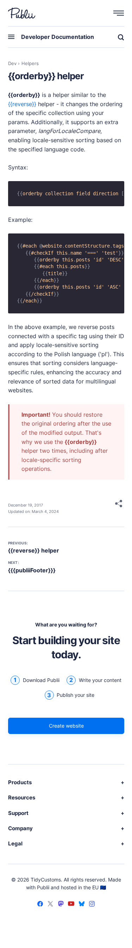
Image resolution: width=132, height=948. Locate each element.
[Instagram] (92, 905)
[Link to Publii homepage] (21, 13)
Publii (43, 887)
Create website (66, 726)
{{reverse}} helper (33, 550)
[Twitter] (50, 905)
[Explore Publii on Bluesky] (81, 905)
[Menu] (115, 13)
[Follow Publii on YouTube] (71, 905)
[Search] (118, 37)
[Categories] (14, 37)
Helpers (30, 63)
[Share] (118, 505)
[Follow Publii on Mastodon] (61, 905)
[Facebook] (40, 905)
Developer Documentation (57, 36)
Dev (12, 63)
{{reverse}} (22, 104)
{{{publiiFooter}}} (32, 570)
